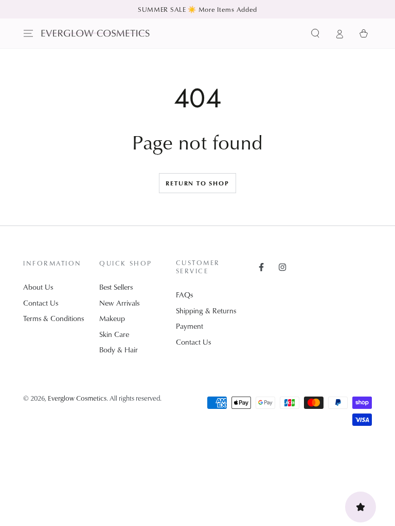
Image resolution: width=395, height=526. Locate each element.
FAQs (184, 294)
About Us (38, 286)
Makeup (112, 318)
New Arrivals (119, 302)
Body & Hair (118, 349)
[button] (315, 33)
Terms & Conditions (53, 318)
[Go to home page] (95, 33)
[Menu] (28, 33)
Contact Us (40, 302)
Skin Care (114, 334)
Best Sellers (116, 286)
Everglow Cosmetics (77, 398)
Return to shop (197, 183)
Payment (189, 326)
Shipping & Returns (206, 310)
